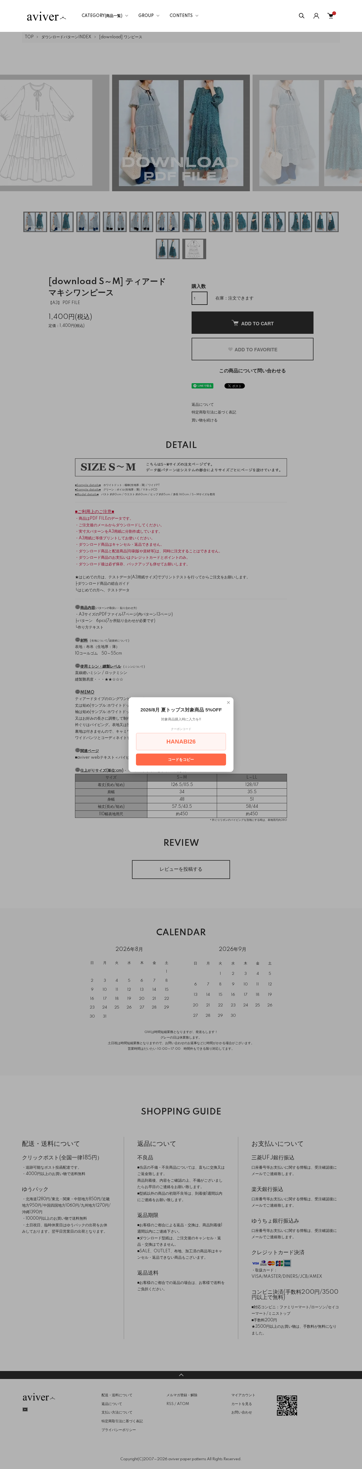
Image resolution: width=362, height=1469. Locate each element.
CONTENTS (181, 16)
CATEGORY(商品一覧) (102, 16)
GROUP (146, 16)
